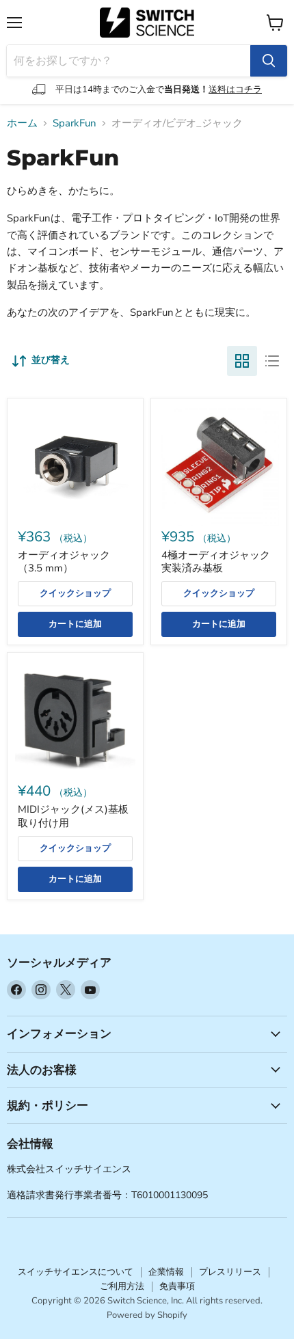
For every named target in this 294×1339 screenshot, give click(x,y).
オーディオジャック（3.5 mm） (64, 562)
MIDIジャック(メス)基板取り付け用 (73, 816)
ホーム (22, 123)
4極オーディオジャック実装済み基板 (215, 562)
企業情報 (166, 1272)
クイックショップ (75, 593)
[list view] (272, 361)
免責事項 (177, 1286)
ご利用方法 (122, 1286)
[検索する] (268, 61)
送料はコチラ (235, 89)
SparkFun (74, 123)
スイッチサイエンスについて (75, 1272)
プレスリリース (230, 1272)
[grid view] (242, 361)
